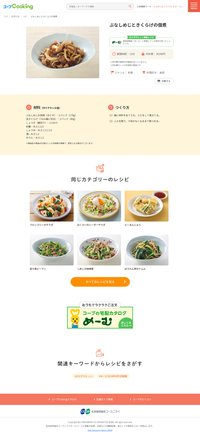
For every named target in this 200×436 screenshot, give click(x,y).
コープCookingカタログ (64, 399)
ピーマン (179, 6)
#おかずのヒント (84, 376)
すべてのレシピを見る (100, 282)
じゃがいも (158, 6)
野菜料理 (15, 16)
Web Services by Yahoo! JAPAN (100, 430)
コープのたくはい (142, 399)
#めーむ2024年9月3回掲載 (113, 376)
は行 (25, 16)
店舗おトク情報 (104, 399)
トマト (169, 6)
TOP (6, 16)
